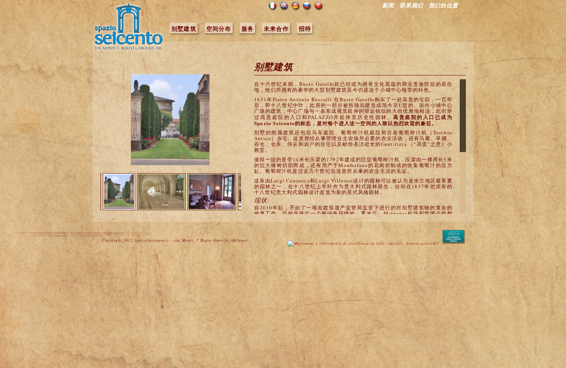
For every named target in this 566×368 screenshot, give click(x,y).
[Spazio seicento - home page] (129, 50)
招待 (305, 28)
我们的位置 (443, 5)
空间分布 (218, 28)
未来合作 (276, 28)
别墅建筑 (183, 28)
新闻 (388, 5)
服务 (247, 28)
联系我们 (411, 5)
